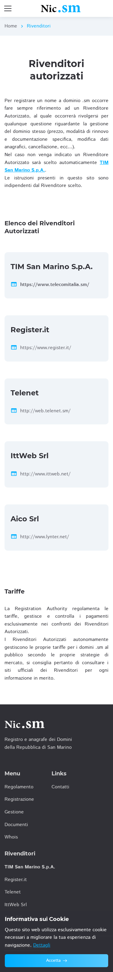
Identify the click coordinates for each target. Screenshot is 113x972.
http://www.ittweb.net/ (45, 474)
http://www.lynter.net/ (44, 536)
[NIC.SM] (61, 8)
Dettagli (41, 945)
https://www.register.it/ (45, 347)
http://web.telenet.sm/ (45, 410)
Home (11, 26)
